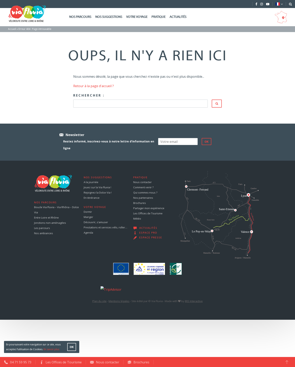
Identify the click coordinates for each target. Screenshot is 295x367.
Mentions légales (119, 301)
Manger (88, 217)
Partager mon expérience (148, 208)
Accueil (12, 29)
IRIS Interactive (194, 301)
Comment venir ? (143, 187)
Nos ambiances (43, 233)
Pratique (159, 17)
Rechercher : (89, 95)
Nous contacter (142, 182)
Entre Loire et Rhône (46, 217)
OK (72, 347)
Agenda (88, 232)
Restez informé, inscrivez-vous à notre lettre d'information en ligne (108, 144)
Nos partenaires (143, 198)
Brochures (139, 203)
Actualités (178, 17)
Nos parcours (80, 17)
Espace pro (148, 233)
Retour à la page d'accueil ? (93, 86)
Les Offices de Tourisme (148, 213)
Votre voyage (137, 17)
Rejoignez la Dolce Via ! (98, 192)
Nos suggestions (108, 17)
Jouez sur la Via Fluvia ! (97, 187)
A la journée (91, 182)
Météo (137, 218)
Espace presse (150, 237)
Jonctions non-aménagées (50, 223)
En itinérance (92, 198)
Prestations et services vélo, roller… (105, 227)
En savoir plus (51, 349)
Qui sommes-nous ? (145, 192)
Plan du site (99, 301)
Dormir (88, 212)
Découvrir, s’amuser (96, 222)
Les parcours (42, 228)
